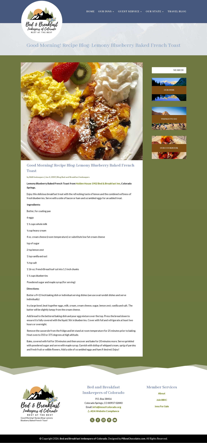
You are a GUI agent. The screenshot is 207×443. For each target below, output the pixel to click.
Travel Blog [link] (177, 12)
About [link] (161, 393)
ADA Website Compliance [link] (104, 411)
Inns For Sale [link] (162, 406)
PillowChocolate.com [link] (133, 438)
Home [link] (90, 12)
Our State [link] (153, 12)
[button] (92, 420)
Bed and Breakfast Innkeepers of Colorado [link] (83, 438)
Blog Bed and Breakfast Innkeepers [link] (73, 177)
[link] (41, 21)
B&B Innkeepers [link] (36, 177)
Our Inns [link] (105, 12)
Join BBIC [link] (161, 399)
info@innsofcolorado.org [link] (107, 407)
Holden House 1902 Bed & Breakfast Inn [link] (98, 183)
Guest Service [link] (128, 12)
